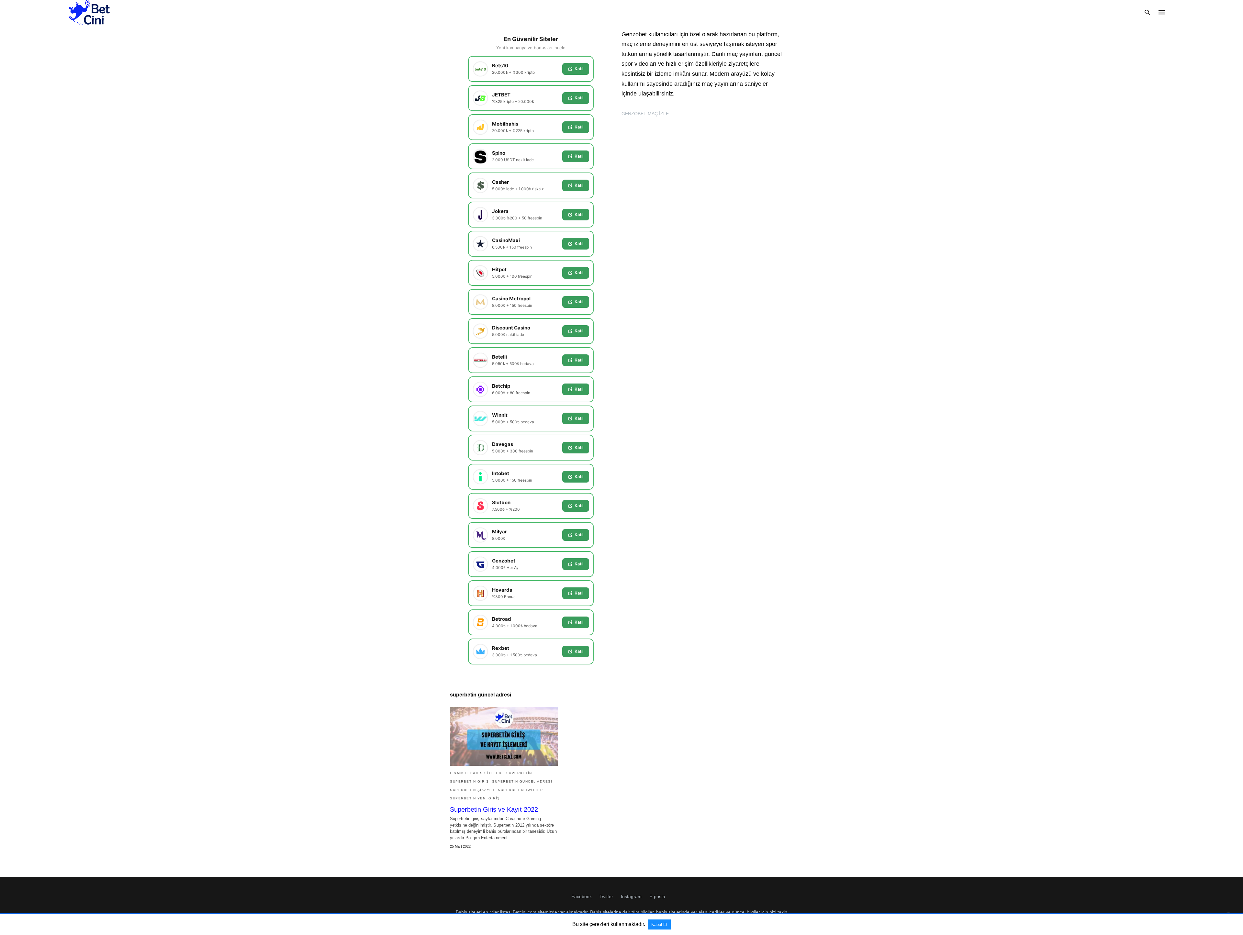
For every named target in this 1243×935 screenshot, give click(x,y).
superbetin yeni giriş (475, 798)
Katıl (579, 68)
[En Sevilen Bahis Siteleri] (89, 12)
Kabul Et (659, 924)
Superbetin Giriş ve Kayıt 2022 (494, 809)
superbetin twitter (520, 790)
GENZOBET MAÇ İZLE (645, 113)
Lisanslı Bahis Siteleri (476, 773)
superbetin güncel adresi (522, 781)
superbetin (519, 773)
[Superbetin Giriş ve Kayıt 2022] (504, 736)
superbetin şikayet (472, 790)
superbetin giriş (469, 781)
